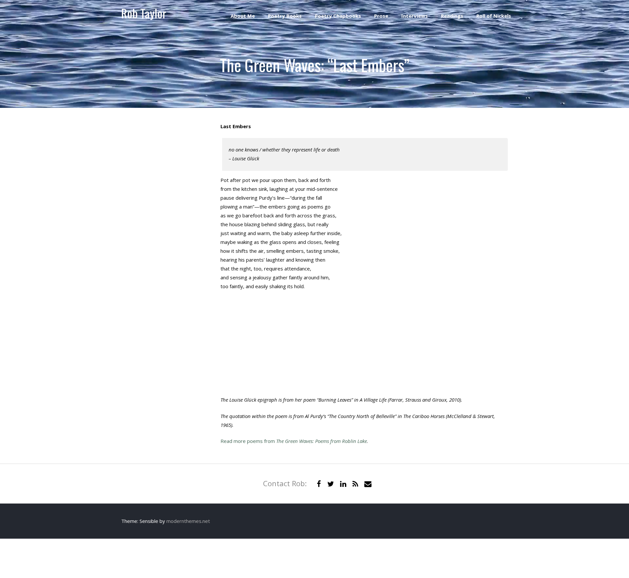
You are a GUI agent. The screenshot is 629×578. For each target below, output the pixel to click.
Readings (452, 15)
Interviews (414, 15)
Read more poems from (293, 441)
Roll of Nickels (493, 15)
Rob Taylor (143, 13)
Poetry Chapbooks (338, 15)
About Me (243, 15)
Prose (381, 15)
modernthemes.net (188, 521)
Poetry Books (285, 15)
